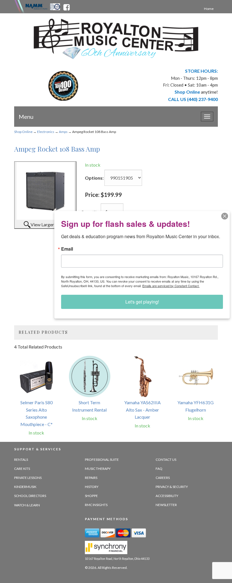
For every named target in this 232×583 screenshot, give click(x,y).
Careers (163, 478)
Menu (26, 116)
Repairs (91, 478)
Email (67, 249)
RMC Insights (96, 505)
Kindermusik (25, 487)
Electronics (45, 132)
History (91, 487)
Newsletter (166, 505)
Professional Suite (102, 459)
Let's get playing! (142, 301)
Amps (63, 132)
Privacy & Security (172, 487)
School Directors (30, 496)
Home (209, 9)
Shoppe (91, 496)
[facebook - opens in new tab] (66, 6)
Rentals (21, 459)
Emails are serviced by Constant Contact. (170, 285)
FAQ (159, 468)
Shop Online (23, 132)
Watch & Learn (27, 505)
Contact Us (166, 459)
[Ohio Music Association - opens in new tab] (55, 6)
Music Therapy (98, 468)
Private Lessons (28, 478)
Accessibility (167, 496)
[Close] (224, 216)
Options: (94, 177)
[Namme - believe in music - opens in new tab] (36, 6)
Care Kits (22, 468)
